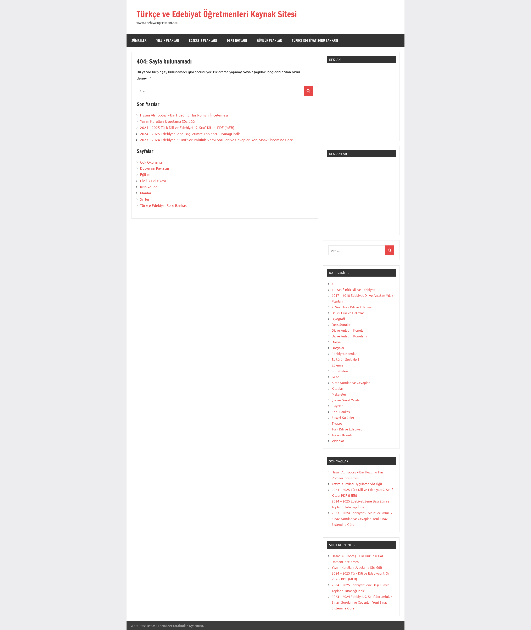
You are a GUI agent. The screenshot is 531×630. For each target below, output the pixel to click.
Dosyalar (338, 348)
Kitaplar (337, 388)
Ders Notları (237, 40)
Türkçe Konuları (343, 435)
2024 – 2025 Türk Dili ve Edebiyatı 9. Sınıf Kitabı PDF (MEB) (187, 127)
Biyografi (338, 318)
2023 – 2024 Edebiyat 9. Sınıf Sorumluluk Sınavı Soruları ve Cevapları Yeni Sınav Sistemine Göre (216, 139)
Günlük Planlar (269, 40)
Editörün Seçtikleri (345, 359)
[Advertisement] (361, 104)
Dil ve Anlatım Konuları (348, 330)
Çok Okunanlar (152, 162)
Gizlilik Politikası (153, 180)
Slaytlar (337, 406)
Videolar (338, 441)
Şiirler (145, 199)
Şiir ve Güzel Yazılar (346, 400)
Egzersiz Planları (203, 40)
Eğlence (337, 365)
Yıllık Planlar (167, 40)
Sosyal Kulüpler (343, 417)
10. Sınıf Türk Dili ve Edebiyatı (353, 289)
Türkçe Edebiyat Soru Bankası (315, 40)
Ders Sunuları (341, 324)
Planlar (145, 193)
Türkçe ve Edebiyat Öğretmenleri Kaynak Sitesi (216, 14)
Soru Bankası (341, 411)
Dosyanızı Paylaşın (154, 168)
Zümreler (139, 40)
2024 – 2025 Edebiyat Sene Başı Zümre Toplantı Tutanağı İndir (190, 133)
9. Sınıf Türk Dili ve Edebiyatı (353, 307)
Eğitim (145, 174)
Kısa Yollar (148, 187)
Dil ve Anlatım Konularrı (349, 336)
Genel (336, 377)
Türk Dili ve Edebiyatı (347, 429)
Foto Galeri (340, 371)
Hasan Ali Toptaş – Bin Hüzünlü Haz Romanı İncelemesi (184, 115)
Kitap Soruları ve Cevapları (351, 382)
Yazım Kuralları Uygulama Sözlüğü (167, 121)
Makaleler (339, 394)
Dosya (336, 342)
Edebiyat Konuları (345, 353)
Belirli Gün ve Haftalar (348, 313)
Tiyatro (337, 423)
